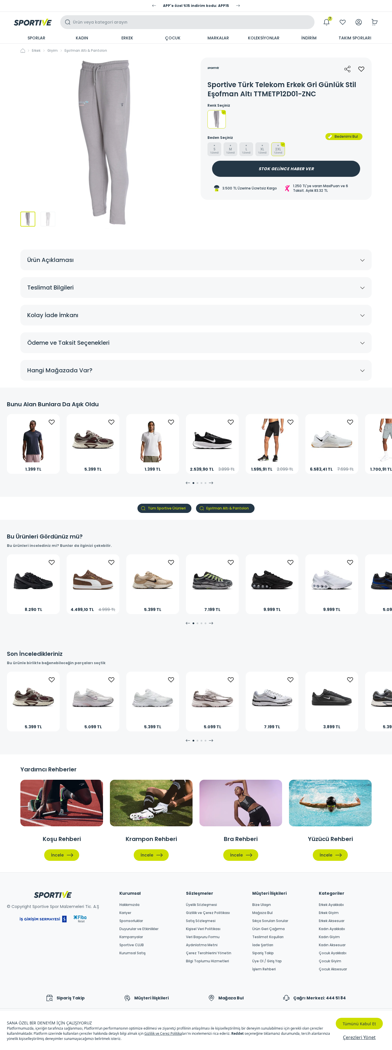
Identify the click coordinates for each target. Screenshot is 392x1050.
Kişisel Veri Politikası (203, 929)
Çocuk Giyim (330, 961)
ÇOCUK (173, 38)
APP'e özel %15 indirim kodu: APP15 (196, 5)
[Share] (347, 69)
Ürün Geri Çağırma (268, 929)
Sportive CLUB (131, 945)
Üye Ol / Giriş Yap (267, 961)
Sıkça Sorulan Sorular (270, 921)
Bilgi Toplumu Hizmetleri (207, 961)
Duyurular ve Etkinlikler (138, 929)
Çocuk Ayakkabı (332, 953)
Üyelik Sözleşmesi (201, 905)
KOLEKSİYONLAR (264, 38)
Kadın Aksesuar (332, 945)
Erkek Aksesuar (331, 921)
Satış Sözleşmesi (201, 921)
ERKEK (127, 38)
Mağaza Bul (262, 913)
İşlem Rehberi (264, 969)
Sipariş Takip (263, 953)
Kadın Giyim (329, 937)
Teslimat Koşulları (268, 937)
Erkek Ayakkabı (331, 905)
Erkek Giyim (329, 913)
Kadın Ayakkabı (332, 929)
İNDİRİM (309, 38)
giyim (52, 50)
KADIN (82, 38)
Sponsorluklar (131, 921)
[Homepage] (33, 22)
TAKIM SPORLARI (355, 38)
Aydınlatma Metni (202, 945)
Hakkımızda (129, 905)
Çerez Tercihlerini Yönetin (208, 953)
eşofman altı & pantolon (86, 50)
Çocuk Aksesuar (333, 969)
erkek (36, 50)
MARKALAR (218, 38)
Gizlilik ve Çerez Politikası (208, 913)
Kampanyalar (131, 937)
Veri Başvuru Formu (203, 937)
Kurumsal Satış (132, 953)
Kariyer (125, 913)
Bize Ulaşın (261, 905)
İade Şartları (262, 945)
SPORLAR (36, 38)
